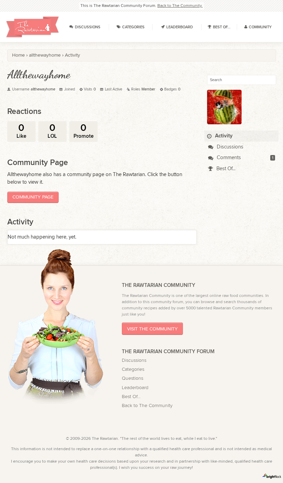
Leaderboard (135, 387)
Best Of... (225, 169)
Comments (228, 158)
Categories (133, 369)
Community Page (32, 197)
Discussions (229, 147)
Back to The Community (147, 405)
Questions (132, 378)
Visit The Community (152, 329)
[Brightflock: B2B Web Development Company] (272, 476)
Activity (223, 136)
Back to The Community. (180, 5)
